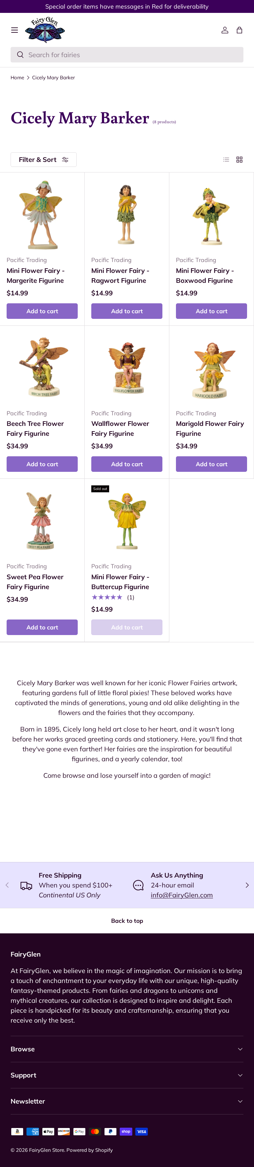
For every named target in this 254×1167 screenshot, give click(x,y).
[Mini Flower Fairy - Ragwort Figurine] (126, 214)
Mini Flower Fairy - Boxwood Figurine (205, 275)
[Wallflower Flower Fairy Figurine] (126, 367)
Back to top (127, 920)
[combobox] (127, 54)
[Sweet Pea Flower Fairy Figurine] (42, 520)
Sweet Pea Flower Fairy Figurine (35, 582)
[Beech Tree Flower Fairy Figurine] (42, 367)
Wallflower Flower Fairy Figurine (120, 428)
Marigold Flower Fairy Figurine (210, 428)
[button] (239, 30)
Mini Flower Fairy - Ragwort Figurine (120, 275)
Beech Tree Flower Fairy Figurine (35, 428)
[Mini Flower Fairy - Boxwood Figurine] (211, 214)
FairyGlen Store (46, 1150)
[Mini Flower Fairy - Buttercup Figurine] (126, 520)
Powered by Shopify (89, 1150)
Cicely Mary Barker (53, 77)
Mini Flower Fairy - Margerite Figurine (36, 275)
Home (17, 77)
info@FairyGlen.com (182, 895)
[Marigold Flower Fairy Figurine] (211, 367)
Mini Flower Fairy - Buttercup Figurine (120, 582)
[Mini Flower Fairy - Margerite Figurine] (42, 214)
